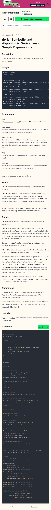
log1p (34, 276)
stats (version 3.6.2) (12, 35)
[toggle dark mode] (4, 19)
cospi (18, 279)
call (18, 122)
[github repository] (11, 19)
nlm (4, 318)
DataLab (34, 507)
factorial (40, 279)
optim (13, 318)
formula (40, 228)
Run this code (43, 327)
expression (8, 122)
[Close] (47, 3)
